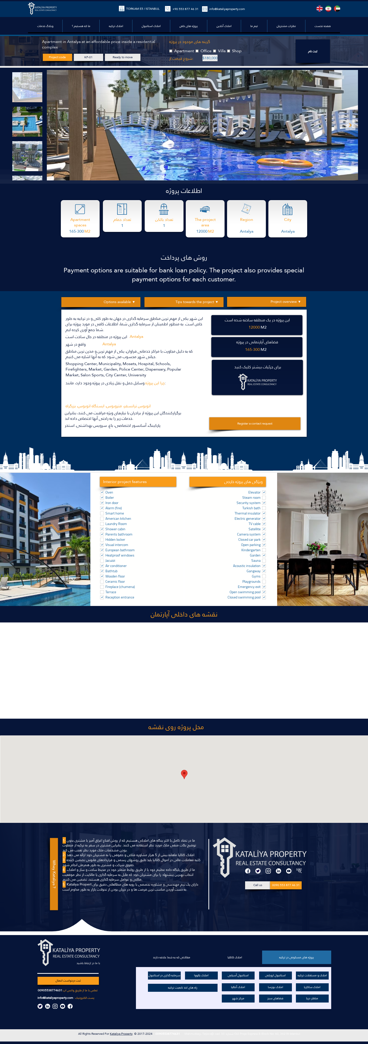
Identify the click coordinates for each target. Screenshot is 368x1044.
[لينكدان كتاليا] (47, 1006)
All (80, 1034)
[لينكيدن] (278, 871)
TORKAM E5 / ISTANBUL (142, 8)
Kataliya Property (121, 1034)
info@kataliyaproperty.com (55, 998)
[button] (188, 26)
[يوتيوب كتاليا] (62, 1006)
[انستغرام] (268, 871)
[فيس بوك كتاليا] (70, 1006)
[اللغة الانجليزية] (319, 8)
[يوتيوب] (288, 871)
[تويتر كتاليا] (40, 1006)
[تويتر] (258, 871)
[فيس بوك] (247, 871)
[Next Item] (350, 125)
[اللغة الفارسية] (328, 8)
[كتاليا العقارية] (299, 871)
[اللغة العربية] (337, 8)
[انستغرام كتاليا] (55, 1006)
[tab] (296, 957)
